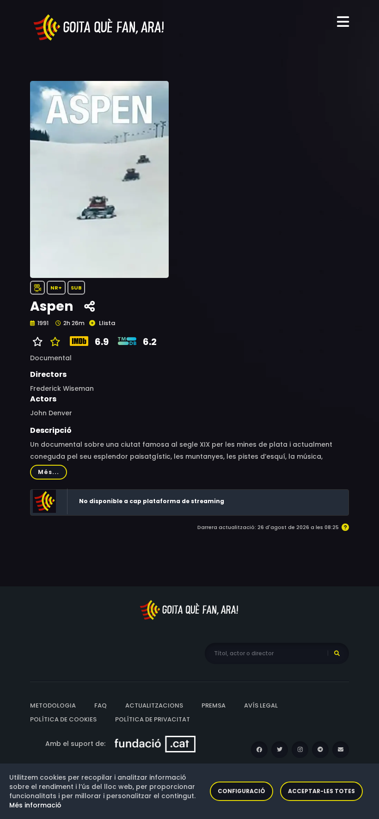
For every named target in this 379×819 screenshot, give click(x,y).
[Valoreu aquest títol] (53, 342)
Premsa (214, 705)
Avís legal (261, 705)
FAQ (100, 705)
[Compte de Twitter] (279, 749)
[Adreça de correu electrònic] (340, 749)
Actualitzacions (154, 705)
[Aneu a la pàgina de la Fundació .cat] (155, 743)
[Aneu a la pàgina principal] (99, 26)
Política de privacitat (152, 719)
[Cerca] (337, 653)
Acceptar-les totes (321, 791)
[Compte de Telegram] (320, 749)
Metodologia (53, 705)
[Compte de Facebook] (259, 749)
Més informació (35, 805)
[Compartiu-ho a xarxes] (89, 306)
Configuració (241, 791)
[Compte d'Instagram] (300, 749)
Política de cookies (63, 719)
